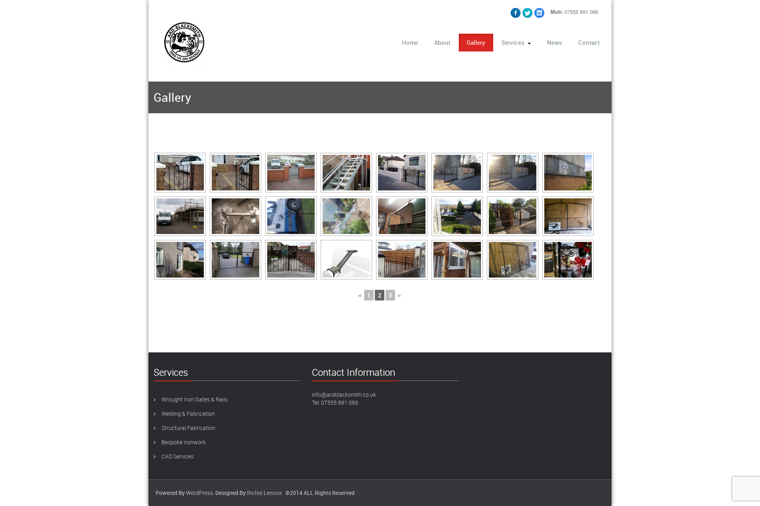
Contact (589, 42)
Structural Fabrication (188, 428)
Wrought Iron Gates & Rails (195, 399)
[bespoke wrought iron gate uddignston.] (291, 260)
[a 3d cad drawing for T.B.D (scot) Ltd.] (346, 260)
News (554, 42)
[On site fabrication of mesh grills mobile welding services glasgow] (457, 260)
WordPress (199, 492)
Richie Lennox (264, 492)
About (442, 42)
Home (410, 42)
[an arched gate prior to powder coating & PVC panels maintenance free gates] (568, 216)
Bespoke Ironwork (184, 442)
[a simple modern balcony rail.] (180, 260)
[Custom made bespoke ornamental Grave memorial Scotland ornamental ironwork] (568, 260)
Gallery (476, 42)
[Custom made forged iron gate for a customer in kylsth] (512, 216)
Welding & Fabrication (188, 413)
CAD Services (178, 456)
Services (513, 42)
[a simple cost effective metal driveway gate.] (235, 260)
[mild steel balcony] (457, 216)
